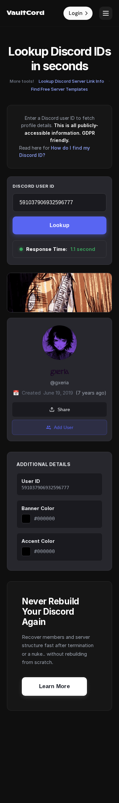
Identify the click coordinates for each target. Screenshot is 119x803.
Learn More (54, 686)
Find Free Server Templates (59, 89)
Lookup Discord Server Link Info (71, 81)
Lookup (60, 225)
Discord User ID (34, 186)
